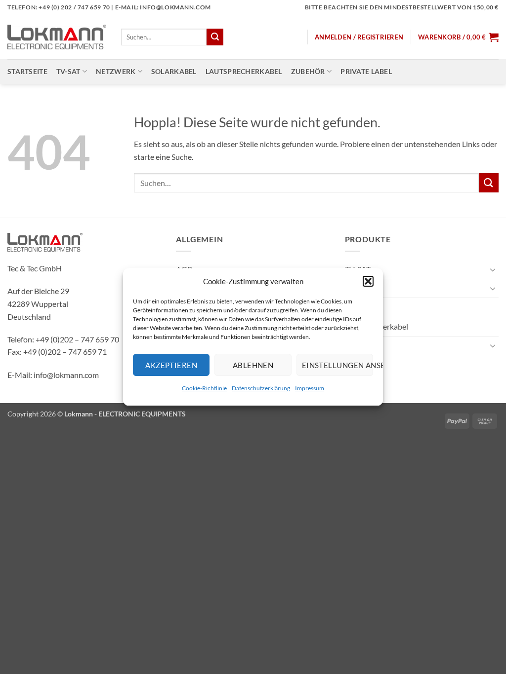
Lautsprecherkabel (244, 71)
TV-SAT (68, 71)
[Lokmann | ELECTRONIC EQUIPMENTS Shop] (56, 37)
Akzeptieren (171, 365)
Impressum (309, 388)
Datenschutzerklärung (261, 388)
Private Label (366, 71)
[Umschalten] (493, 269)
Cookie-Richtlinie (204, 388)
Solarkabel (174, 71)
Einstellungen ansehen (337, 365)
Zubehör (308, 71)
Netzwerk (115, 71)
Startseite (27, 71)
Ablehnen (253, 365)
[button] (368, 281)
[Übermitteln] (215, 37)
